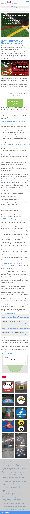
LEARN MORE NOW (15, 102)
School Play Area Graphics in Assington (12, 486)
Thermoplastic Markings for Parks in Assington (13, 487)
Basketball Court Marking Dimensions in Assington (14, 468)
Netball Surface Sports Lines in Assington (12, 466)
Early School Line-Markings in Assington (12, 480)
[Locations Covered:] (1, 2)
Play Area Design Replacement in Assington (13, 474)
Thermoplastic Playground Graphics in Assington (14, 509)
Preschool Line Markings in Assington (11, 478)
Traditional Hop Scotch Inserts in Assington (13, 500)
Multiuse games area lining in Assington (12, 465)
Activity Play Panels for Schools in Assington (13, 502)
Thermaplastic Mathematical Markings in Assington (14, 506)
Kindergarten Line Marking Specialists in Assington (14, 481)
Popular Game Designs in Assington (11, 497)
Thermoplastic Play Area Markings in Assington (13, 461)
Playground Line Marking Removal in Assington (14, 472)
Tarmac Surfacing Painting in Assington (12, 491)
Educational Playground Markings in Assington (13, 477)
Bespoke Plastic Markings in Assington (12, 499)
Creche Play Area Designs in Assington (12, 483)
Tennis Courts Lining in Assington (10, 464)
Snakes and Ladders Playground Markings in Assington (13, 504)
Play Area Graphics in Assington (10, 489)
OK (23, 363)
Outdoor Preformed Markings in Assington (12, 494)
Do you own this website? (9, 362)
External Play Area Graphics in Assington (12, 493)
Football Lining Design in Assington (11, 469)
